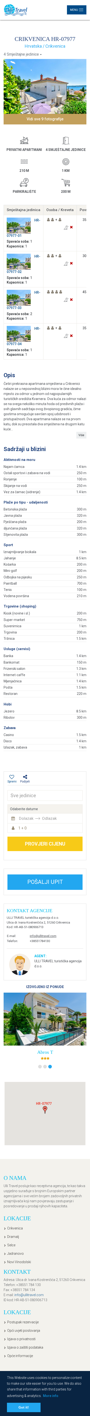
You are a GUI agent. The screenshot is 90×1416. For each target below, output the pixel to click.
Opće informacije (20, 1356)
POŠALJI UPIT (45, 882)
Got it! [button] (23, 1407)
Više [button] (81, 435)
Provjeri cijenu (45, 844)
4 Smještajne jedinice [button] (21, 54)
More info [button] (50, 1396)
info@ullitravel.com (43, 936)
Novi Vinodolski (19, 1262)
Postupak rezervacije (23, 1322)
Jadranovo (15, 1253)
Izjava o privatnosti (21, 1339)
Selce (11, 1245)
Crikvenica (15, 1228)
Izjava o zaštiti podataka (25, 1347)
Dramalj (13, 1237)
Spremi (12, 781)
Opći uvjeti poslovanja (23, 1330)
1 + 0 (22, 828)
